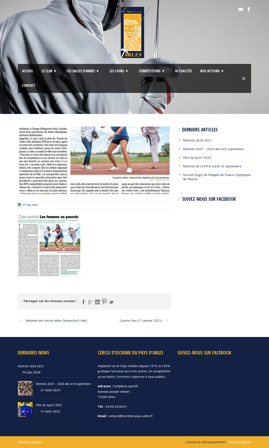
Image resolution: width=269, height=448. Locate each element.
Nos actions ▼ (212, 71)
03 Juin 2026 (32, 372)
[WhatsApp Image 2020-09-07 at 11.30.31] (94, 160)
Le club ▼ (49, 71)
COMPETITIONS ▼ (152, 71)
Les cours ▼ (119, 71)
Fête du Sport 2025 (197, 157)
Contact (28, 85)
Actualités (183, 71)
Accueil (27, 71)
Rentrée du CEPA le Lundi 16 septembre (212, 166)
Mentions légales (30, 442)
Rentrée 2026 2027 (197, 140)
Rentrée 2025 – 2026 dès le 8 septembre (213, 149)
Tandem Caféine (239, 442)
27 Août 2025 (50, 390)
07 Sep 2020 (30, 205)
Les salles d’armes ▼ (83, 71)
